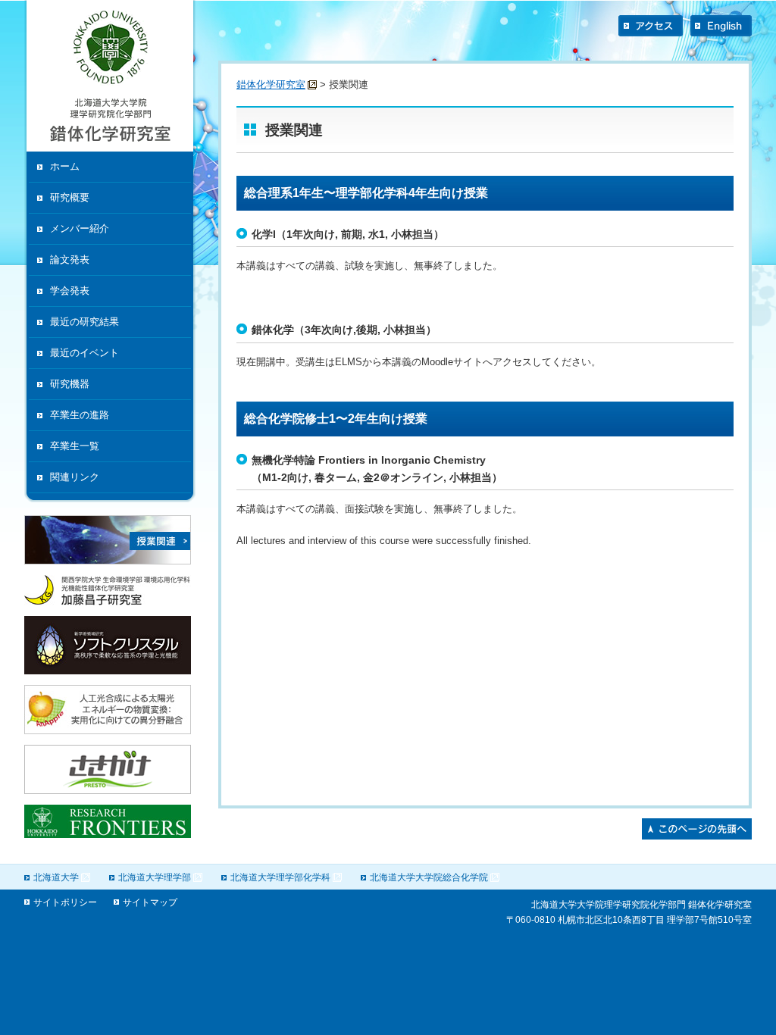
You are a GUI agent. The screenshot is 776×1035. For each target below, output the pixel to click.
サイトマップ (150, 902)
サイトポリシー (65, 902)
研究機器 (69, 383)
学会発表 (69, 290)
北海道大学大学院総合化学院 (429, 877)
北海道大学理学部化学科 (280, 877)
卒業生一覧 (74, 446)
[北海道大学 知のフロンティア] (107, 834)
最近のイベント (84, 352)
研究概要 (69, 197)
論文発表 (69, 259)
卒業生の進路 (79, 415)
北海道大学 (56, 877)
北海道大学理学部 (154, 877)
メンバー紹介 (79, 228)
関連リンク (74, 477)
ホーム (65, 166)
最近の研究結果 (84, 321)
